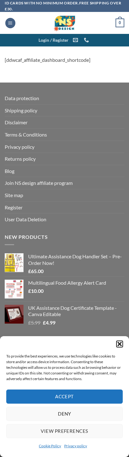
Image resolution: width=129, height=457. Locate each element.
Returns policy (20, 159)
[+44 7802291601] (87, 40)
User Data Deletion (25, 219)
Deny (64, 414)
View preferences (64, 431)
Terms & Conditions (26, 134)
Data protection (22, 98)
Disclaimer (16, 122)
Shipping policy (21, 110)
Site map (14, 195)
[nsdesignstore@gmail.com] (76, 40)
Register (14, 207)
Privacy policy (75, 446)
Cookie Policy (50, 446)
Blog (9, 171)
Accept (64, 396)
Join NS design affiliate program (39, 183)
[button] (119, 344)
